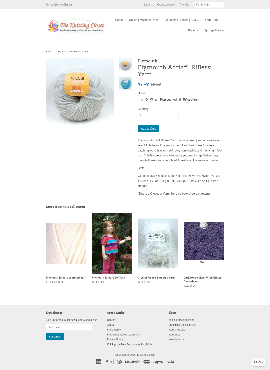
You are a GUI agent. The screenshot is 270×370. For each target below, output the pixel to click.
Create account (166, 4)
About (110, 324)
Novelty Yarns (176, 339)
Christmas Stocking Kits (181, 20)
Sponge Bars (213, 30)
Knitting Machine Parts (144, 20)
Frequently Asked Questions (123, 334)
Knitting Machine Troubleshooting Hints (129, 344)
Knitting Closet (145, 354)
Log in (147, 4)
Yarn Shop (212, 20)
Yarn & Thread (176, 329)
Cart (187, 4)
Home (119, 20)
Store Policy (114, 329)
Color (141, 93)
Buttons (193, 30)
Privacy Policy (115, 339)
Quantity (143, 109)
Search (111, 320)
